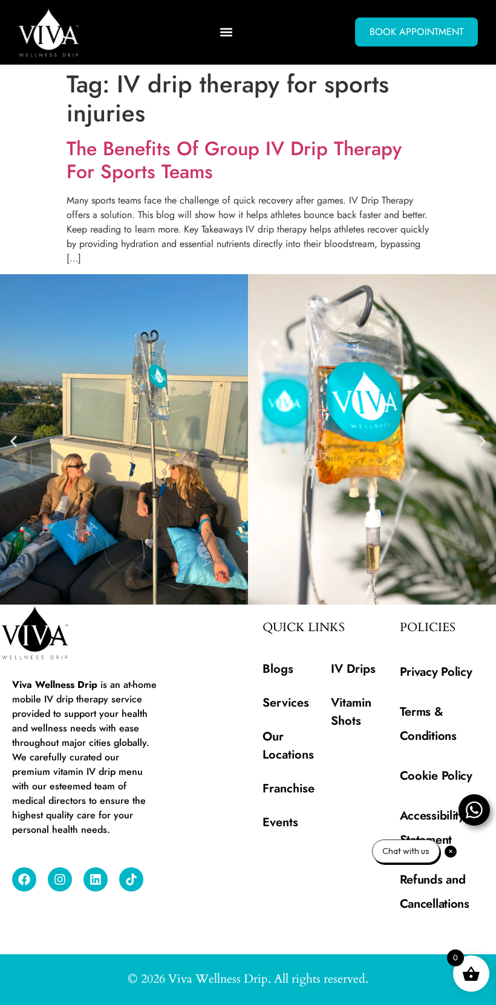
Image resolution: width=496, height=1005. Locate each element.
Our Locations (288, 745)
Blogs (278, 669)
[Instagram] (60, 879)
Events (280, 822)
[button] (227, 32)
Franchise (289, 788)
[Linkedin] (95, 879)
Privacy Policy (436, 672)
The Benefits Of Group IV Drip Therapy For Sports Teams (234, 160)
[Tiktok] (131, 879)
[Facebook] (24, 879)
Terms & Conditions (428, 724)
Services (286, 702)
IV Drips (353, 669)
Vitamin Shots (351, 712)
